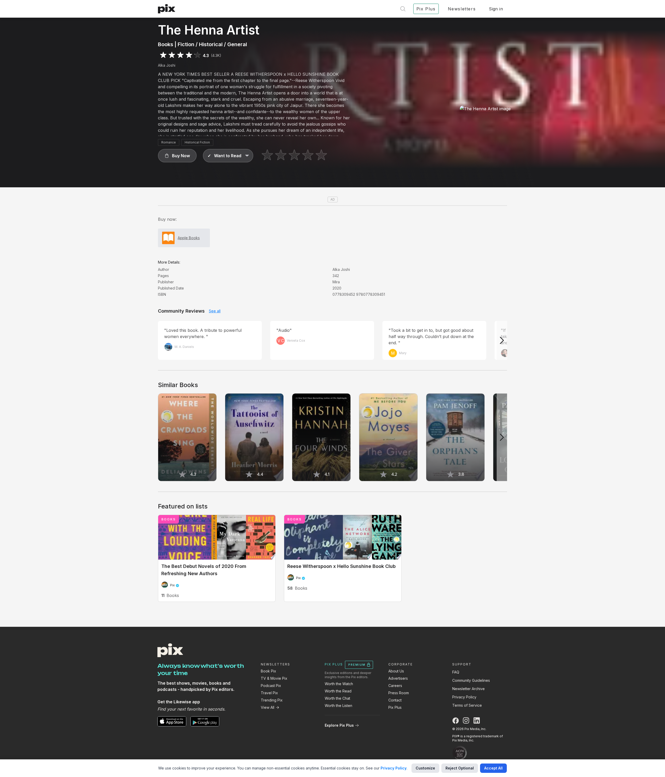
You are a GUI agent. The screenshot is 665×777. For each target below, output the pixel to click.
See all (215, 311)
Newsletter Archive (468, 688)
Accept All (493, 768)
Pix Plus (395, 707)
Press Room (398, 693)
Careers (395, 685)
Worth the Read (338, 691)
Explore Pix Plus (339, 725)
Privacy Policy (464, 697)
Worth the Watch (339, 684)
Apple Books (189, 238)
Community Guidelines (471, 680)
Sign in (496, 8)
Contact (395, 700)
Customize (425, 768)
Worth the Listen (338, 705)
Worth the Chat (337, 698)
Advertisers (398, 678)
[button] (177, 155)
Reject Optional (459, 768)
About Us (396, 671)
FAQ (455, 672)
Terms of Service (467, 705)
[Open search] (403, 9)
